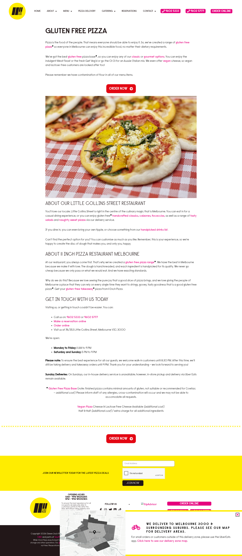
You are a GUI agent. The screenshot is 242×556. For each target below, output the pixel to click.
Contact (148, 11)
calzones (145, 216)
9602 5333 (73, 317)
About (50, 11)
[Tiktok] (120, 509)
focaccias (158, 216)
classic (136, 56)
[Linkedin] (115, 509)
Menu (66, 11)
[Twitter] (110, 509)
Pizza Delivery (87, 11)
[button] (237, 514)
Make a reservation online (70, 321)
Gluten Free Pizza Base (62, 388)
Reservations (129, 11)
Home (37, 11)
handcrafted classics (125, 216)
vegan (167, 61)
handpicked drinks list (154, 229)
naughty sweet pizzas (72, 220)
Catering (107, 11)
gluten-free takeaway (79, 289)
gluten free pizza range (139, 262)
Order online (61, 325)
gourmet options (154, 56)
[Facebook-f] (101, 509)
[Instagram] (105, 509)
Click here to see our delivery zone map (162, 541)
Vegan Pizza (84, 406)
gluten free (75, 56)
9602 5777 (91, 317)
